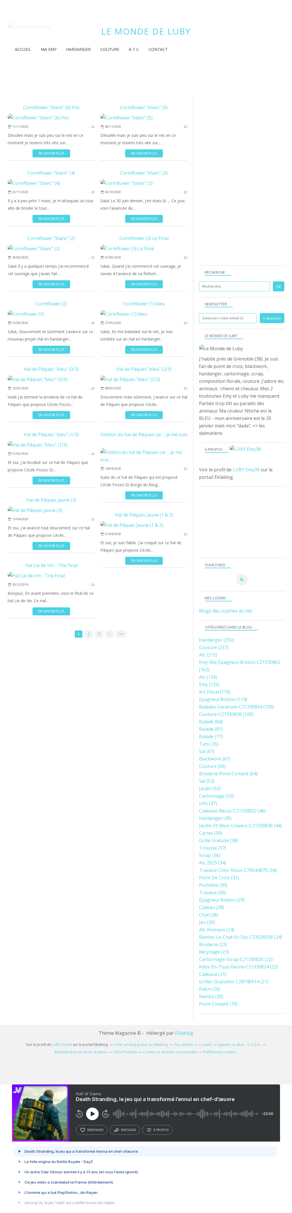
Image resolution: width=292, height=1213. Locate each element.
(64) (228, 773)
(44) (240, 825)
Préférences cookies (219, 1052)
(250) (216, 640)
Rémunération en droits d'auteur (80, 1052)
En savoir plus (51, 153)
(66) (212, 766)
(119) (214, 692)
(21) (212, 974)
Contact (158, 49)
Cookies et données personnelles (170, 1052)
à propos (161, 1130)
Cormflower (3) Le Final (144, 238)
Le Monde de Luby (146, 31)
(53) (206, 781)
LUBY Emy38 (246, 470)
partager (128, 1130)
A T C (134, 49)
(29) (222, 900)
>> (121, 634)
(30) (213, 885)
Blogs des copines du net (225, 611)
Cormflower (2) (51, 304)
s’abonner (95, 1130)
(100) (236, 707)
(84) (211, 721)
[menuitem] (23, 49)
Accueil (23, 49)
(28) (211, 907)
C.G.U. (256, 1044)
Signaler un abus (231, 1044)
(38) (218, 840)
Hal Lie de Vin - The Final (51, 565)
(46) (232, 811)
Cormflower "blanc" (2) (51, 238)
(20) (209, 989)
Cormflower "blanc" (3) (144, 173)
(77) (211, 736)
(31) (219, 877)
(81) (211, 729)
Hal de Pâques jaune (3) (51, 500)
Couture (109, 49)
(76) (209, 744)
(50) (216, 796)
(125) (209, 684)
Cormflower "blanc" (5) (144, 107)
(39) (210, 833)
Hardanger (78, 49)
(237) (213, 647)
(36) (209, 855)
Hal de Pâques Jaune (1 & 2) (144, 515)
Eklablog (184, 1033)
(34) (212, 863)
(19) (218, 1004)
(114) (223, 699)
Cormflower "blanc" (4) (51, 173)
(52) (210, 788)
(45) (215, 818)
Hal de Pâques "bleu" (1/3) (51, 434)
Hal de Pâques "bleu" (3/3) (51, 369)
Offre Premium (125, 1052)
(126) (208, 677)
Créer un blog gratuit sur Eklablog (141, 1044)
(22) (236, 959)
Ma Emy (48, 49)
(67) (206, 751)
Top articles (183, 1044)
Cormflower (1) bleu (144, 304)
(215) (208, 655)
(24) (216, 929)
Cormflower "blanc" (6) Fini (51, 107)
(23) (213, 944)
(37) (212, 848)
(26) (207, 922)
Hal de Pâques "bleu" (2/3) (143, 369)
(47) (208, 803)
